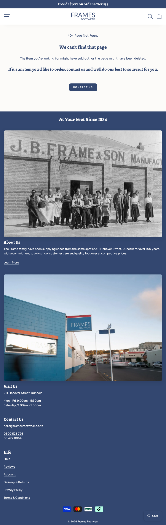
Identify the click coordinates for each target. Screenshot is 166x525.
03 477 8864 (13, 438)
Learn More (11, 262)
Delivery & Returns (16, 482)
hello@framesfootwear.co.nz (23, 426)
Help (7, 459)
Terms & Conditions (17, 498)
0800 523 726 (13, 434)
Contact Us (83, 87)
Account (10, 474)
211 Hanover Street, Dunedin (23, 393)
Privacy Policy (13, 490)
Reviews (9, 467)
